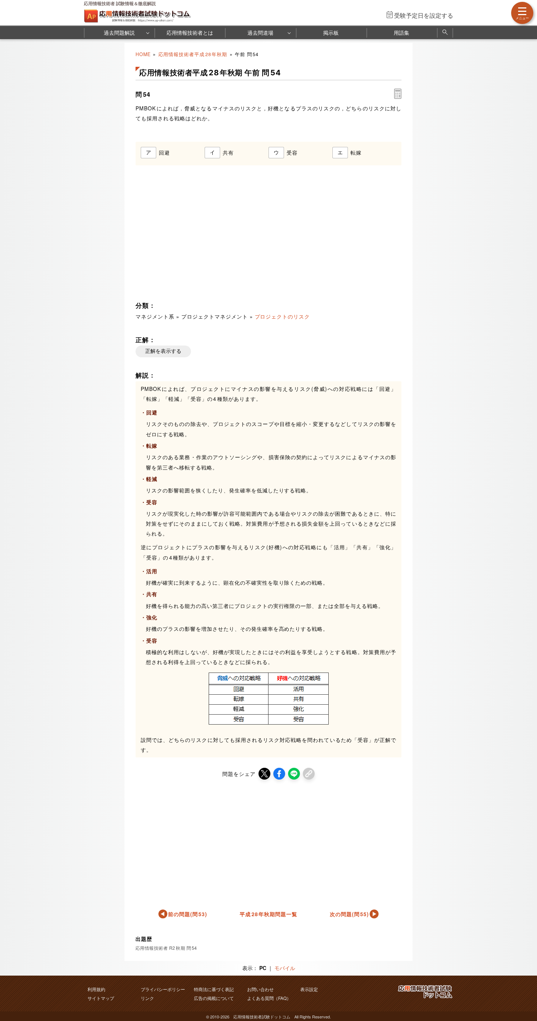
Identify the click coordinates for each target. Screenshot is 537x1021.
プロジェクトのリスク (282, 316)
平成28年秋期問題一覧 (268, 914)
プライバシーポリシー (163, 989)
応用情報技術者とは (190, 32)
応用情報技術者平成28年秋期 (193, 54)
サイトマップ (101, 998)
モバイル (284, 968)
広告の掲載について (214, 998)
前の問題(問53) (188, 914)
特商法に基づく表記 (214, 989)
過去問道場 (260, 32)
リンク (147, 998)
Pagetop (522, 993)
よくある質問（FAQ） (269, 998)
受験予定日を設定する (423, 15)
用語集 (401, 32)
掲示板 (331, 32)
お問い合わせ (260, 989)
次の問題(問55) (349, 914)
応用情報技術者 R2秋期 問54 (166, 948)
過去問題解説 (119, 32)
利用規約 (96, 989)
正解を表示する (163, 351)
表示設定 (309, 989)
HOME (143, 54)
